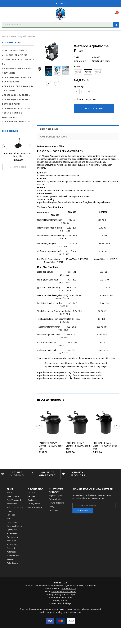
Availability (80, 61)
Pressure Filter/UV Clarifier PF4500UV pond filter (78, 446)
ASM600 (88, 72)
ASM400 (78, 72)
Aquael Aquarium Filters (16, 95)
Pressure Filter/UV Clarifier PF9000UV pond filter (105, 446)
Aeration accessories (14, 50)
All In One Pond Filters (14, 55)
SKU (76, 57)
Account (59, 3)
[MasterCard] (60, 621)
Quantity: (79, 86)
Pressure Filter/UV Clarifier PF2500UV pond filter (51, 446)
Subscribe (82, 510)
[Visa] (50, 621)
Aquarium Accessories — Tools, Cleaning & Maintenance (16, 113)
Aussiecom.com (73, 612)
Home (5, 36)
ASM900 (98, 72)
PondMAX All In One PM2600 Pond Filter (18, 154)
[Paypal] (71, 621)
